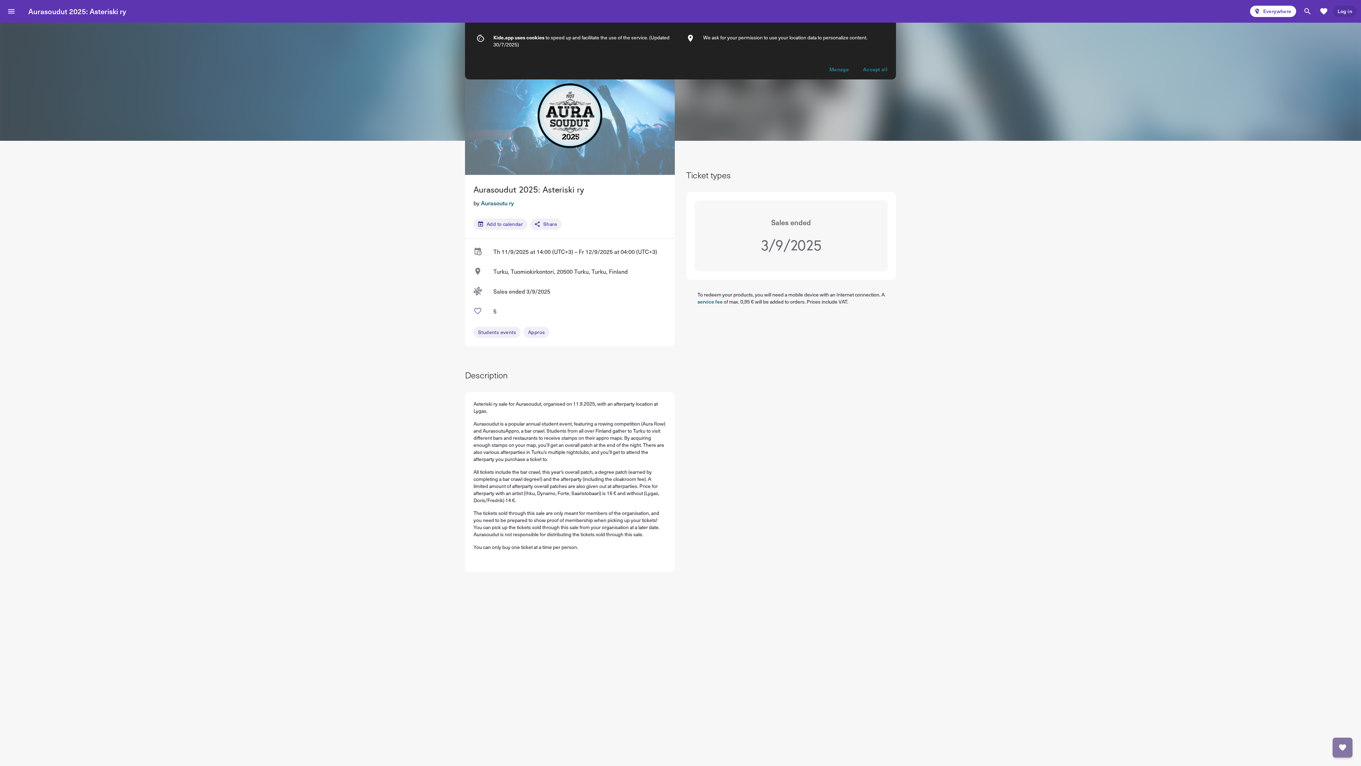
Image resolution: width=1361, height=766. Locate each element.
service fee (710, 301)
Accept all (875, 69)
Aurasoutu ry (497, 203)
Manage (839, 69)
